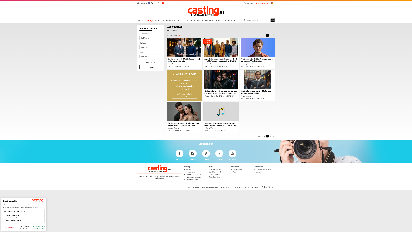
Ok (272, 20)
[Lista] (182, 35)
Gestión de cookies (251, 187)
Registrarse (262, 3)
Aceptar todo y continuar (39, 228)
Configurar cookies (24, 228)
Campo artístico (145, 34)
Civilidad (142, 43)
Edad (141, 52)
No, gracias (9, 228)
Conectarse (249, 3)
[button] (273, 3)
